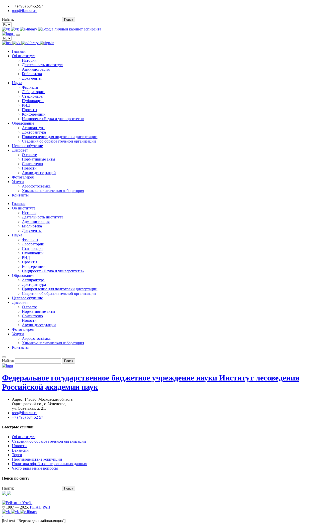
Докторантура (34, 132)
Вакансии (20, 450)
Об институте (23, 56)
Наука (17, 83)
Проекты (29, 110)
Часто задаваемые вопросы (35, 468)
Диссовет (20, 150)
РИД (26, 105)
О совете (29, 155)
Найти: (8, 19)
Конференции (34, 114)
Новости (29, 168)
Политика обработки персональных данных (49, 464)
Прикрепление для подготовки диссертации (59, 137)
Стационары (32, 96)
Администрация (36, 69)
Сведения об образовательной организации (59, 141)
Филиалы (30, 87)
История (29, 60)
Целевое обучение (27, 146)
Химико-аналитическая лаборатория (53, 190)
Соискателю (32, 164)
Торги (17, 455)
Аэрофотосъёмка (36, 186)
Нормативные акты (38, 159)
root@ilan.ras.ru (24, 10)
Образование (23, 123)
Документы (32, 78)
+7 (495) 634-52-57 (27, 417)
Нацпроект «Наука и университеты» (53, 119)
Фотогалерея (23, 177)
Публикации (33, 101)
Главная (18, 51)
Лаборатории (33, 92)
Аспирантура (33, 128)
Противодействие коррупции (37, 459)
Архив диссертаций (39, 173)
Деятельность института (42, 65)
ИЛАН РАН (40, 507)
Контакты (20, 195)
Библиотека (32, 74)
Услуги (18, 181)
